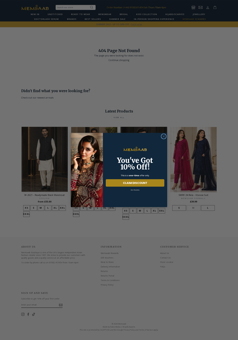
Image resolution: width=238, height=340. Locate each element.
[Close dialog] (163, 136)
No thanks (135, 190)
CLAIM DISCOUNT (135, 183)
